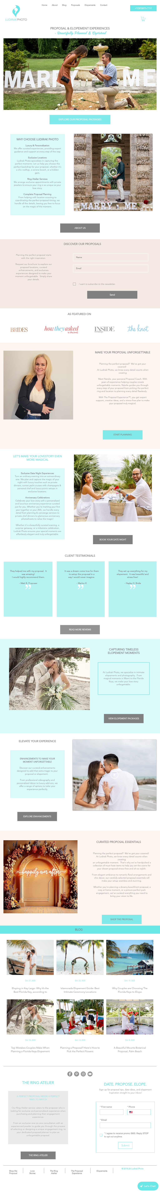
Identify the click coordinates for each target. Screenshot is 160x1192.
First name (106, 1107)
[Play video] (113, 172)
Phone (131, 1107)
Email (103, 1120)
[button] (143, 19)
